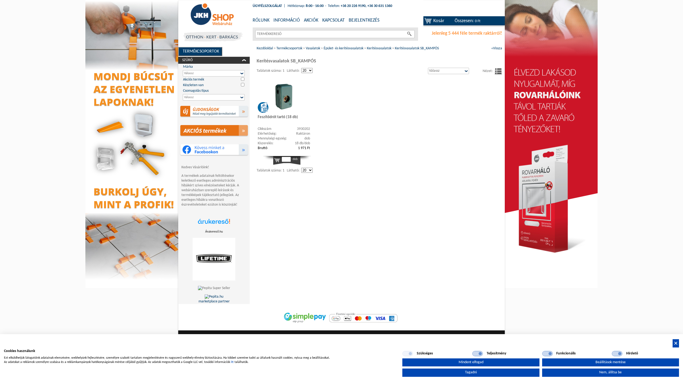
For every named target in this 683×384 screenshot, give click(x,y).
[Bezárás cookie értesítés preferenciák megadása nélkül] (676, 343)
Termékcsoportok (201, 51)
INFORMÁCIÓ (286, 20)
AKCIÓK (311, 20)
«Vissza (496, 48)
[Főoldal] (212, 14)
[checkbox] (407, 353)
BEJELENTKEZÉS (364, 20)
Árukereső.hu (214, 231)
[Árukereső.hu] (214, 224)
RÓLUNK (261, 20)
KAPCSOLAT (333, 20)
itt (232, 362)
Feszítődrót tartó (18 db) (278, 117)
